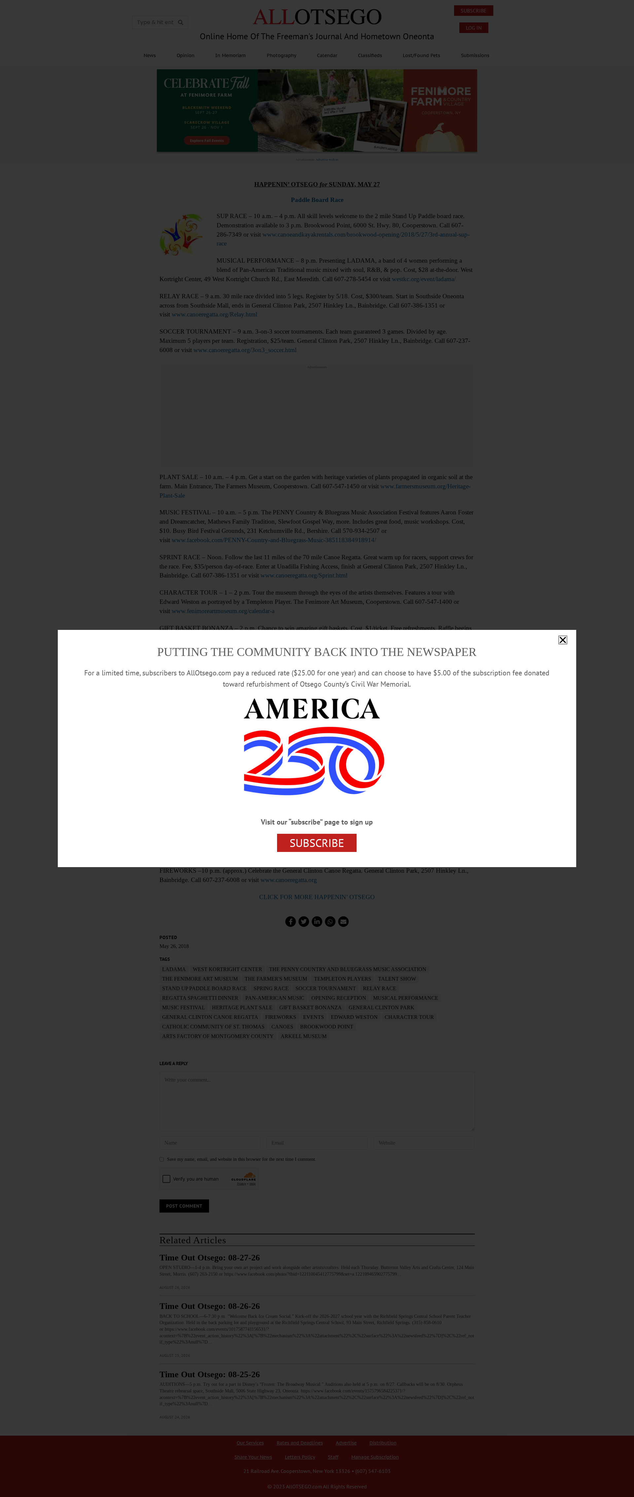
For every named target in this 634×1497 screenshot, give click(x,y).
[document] (317, 748)
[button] (562, 639)
